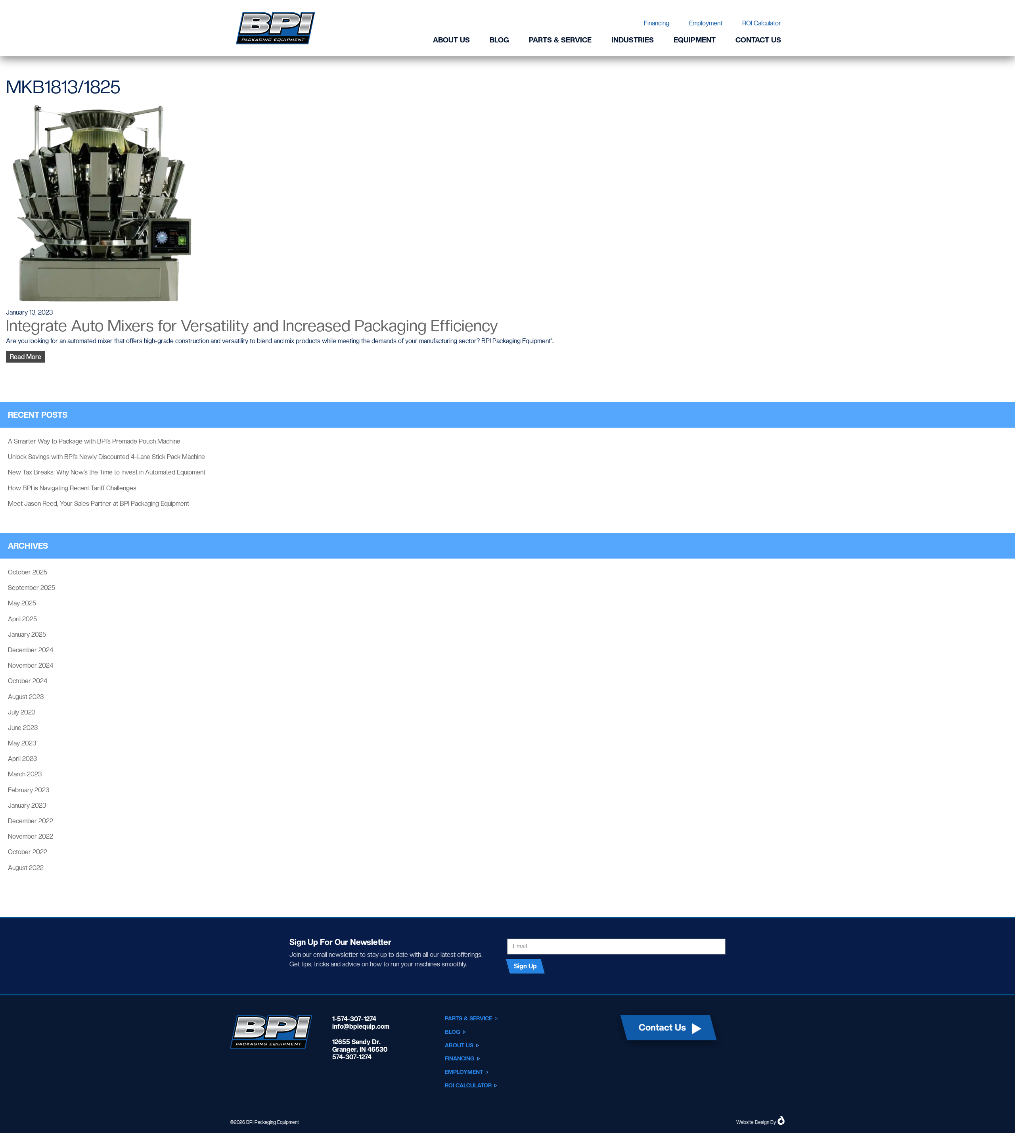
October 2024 (28, 681)
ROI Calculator (761, 23)
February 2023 (28, 790)
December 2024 (31, 650)
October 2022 (27, 852)
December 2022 (30, 821)
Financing (656, 23)
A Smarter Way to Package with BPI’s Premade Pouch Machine (94, 441)
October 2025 (27, 572)
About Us (451, 40)
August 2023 (26, 697)
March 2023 (25, 774)
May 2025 (22, 603)
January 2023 (27, 805)
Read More (25, 357)
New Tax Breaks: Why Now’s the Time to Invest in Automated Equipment (106, 472)
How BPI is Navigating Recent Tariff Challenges (72, 488)
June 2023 (23, 728)
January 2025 (27, 634)
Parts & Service (560, 40)
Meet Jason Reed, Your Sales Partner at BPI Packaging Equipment (98, 503)
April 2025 (22, 619)
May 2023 (22, 743)
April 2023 (22, 758)
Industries (632, 40)
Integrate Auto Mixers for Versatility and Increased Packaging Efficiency (252, 325)
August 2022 (26, 868)
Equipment (695, 40)
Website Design (752, 1122)
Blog (499, 40)
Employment (705, 23)
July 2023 (21, 712)
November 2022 (30, 836)
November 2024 (31, 665)
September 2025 (31, 587)
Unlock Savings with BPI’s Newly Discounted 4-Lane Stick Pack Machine (106, 457)
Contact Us (758, 40)
